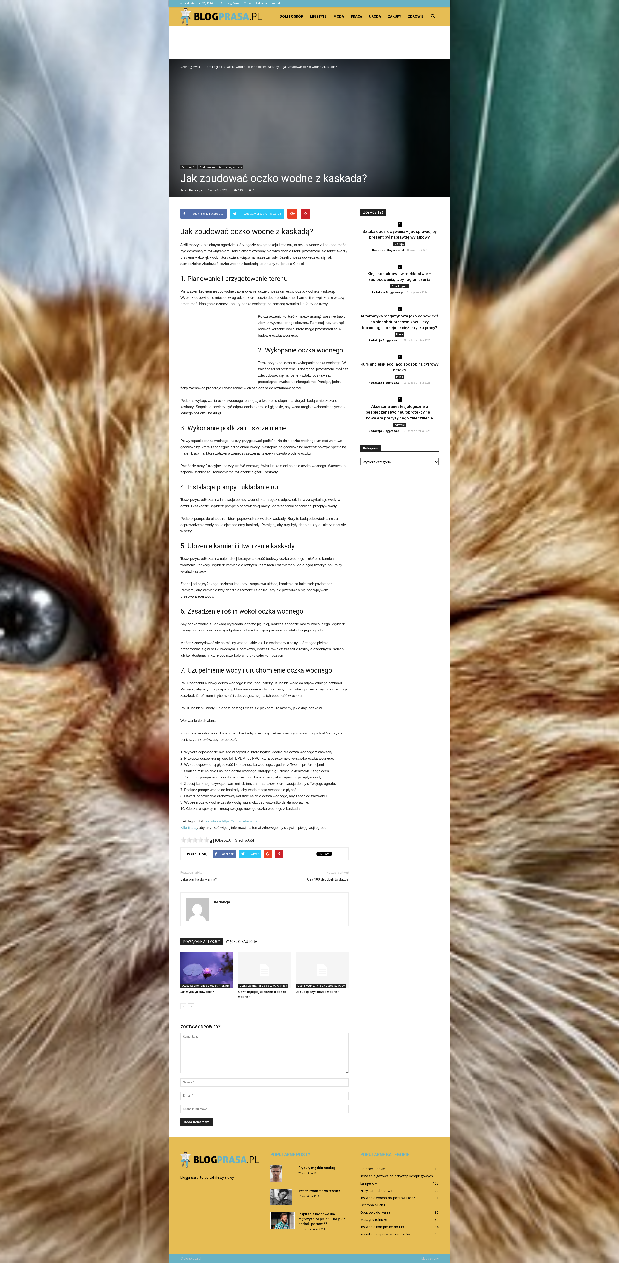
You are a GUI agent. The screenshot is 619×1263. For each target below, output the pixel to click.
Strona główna (230, 3)
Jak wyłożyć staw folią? (197, 992)
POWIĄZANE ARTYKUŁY (201, 942)
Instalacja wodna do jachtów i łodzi (388, 1198)
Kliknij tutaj (188, 827)
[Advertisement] (309, 43)
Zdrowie (416, 16)
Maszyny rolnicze (373, 1219)
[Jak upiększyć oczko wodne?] (322, 970)
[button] (433, 16)
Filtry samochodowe (376, 1190)
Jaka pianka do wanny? (198, 879)
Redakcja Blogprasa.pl (388, 250)
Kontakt (276, 3)
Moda (338, 16)
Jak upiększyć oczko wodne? (317, 992)
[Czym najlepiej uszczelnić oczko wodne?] (264, 970)
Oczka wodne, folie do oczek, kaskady (220, 167)
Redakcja (196, 190)
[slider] (194, 840)
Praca (356, 16)
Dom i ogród (291, 16)
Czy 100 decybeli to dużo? (328, 879)
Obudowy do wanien (376, 1212)
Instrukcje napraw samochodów (385, 1234)
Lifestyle (318, 16)
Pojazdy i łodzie (372, 1169)
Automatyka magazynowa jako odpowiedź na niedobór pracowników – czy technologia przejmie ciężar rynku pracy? (400, 322)
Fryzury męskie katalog (316, 1168)
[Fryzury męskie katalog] (276, 1173)
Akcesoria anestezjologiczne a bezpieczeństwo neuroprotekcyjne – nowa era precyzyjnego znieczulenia (400, 412)
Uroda (375, 16)
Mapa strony (430, 1258)
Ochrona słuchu (372, 1205)
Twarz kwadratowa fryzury (319, 1191)
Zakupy (394, 16)
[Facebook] (435, 3)
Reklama (261, 3)
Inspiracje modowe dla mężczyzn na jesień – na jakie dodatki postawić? (321, 1219)
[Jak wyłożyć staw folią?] (206, 970)
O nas (247, 3)
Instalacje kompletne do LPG (382, 1227)
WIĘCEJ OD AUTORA (241, 942)
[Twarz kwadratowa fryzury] (281, 1197)
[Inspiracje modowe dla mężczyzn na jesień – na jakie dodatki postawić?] (282, 1220)
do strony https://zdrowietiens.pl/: (232, 821)
